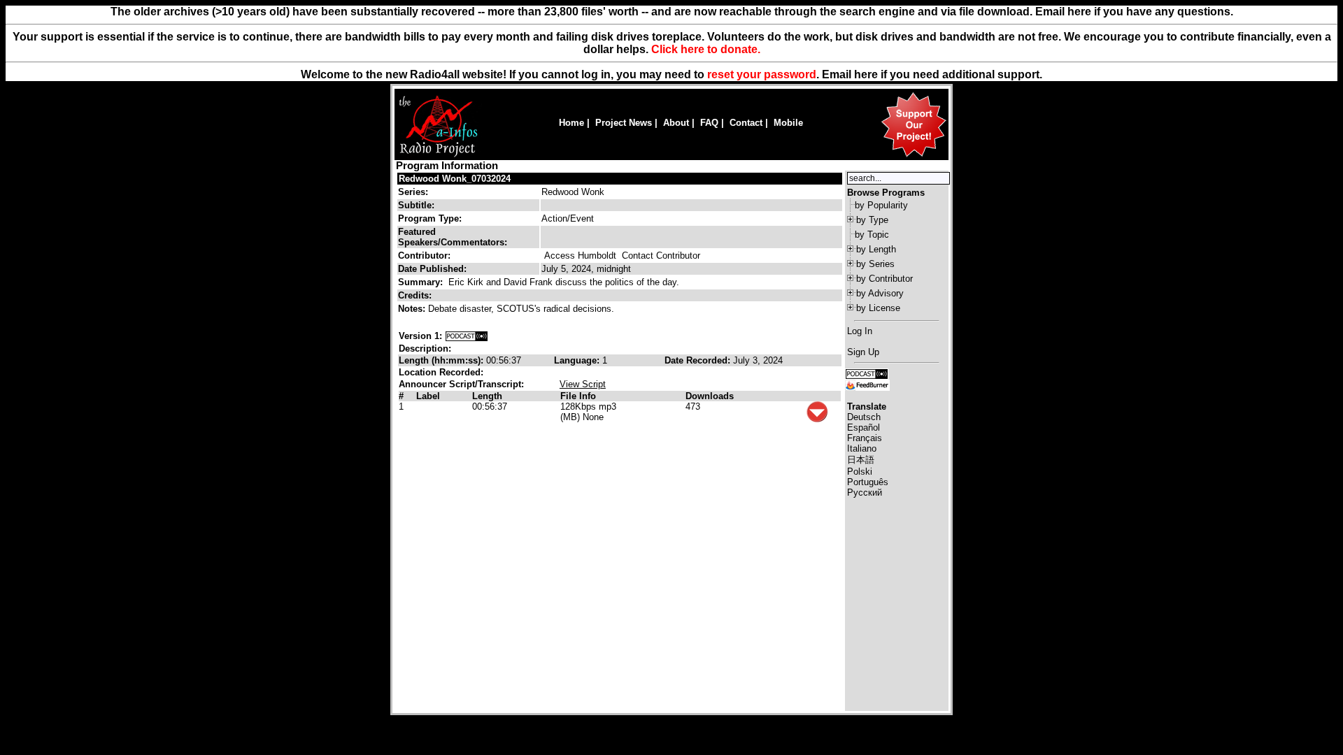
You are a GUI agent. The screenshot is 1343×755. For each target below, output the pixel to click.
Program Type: (430, 218)
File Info (578, 396)
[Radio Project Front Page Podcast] (866, 373)
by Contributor (884, 278)
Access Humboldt (580, 255)
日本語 (860, 459)
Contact (746, 122)
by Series (875, 264)
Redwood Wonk (572, 192)
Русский (864, 492)
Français (864, 438)
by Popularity (881, 205)
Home (571, 122)
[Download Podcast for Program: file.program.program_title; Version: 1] (466, 336)
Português (867, 482)
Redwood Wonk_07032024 (455, 178)
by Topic (872, 234)
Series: (413, 192)
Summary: (422, 282)
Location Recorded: (441, 372)
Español (863, 427)
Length (487, 396)
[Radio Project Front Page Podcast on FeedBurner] (867, 384)
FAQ (709, 122)
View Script (583, 384)
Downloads (709, 396)
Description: (425, 348)
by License (878, 308)
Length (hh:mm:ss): (442, 360)
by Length (876, 249)
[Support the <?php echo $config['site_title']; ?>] (913, 156)
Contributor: (424, 255)
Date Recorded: (699, 360)
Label (428, 396)
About (676, 122)
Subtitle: (416, 205)
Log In (859, 331)
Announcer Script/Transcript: (461, 384)
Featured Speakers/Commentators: (452, 236)
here (866, 74)
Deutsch (864, 417)
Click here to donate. (705, 49)
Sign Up (863, 352)
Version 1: (420, 336)
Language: (578, 360)
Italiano (861, 448)
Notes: (413, 308)
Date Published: (432, 269)
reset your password (761, 74)
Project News (623, 122)
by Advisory (880, 293)
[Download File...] (816, 419)
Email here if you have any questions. (1134, 11)
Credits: (416, 295)
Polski (859, 471)
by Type (872, 220)
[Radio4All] (438, 155)
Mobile (788, 122)
